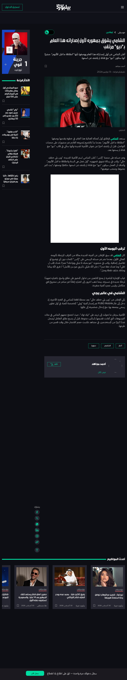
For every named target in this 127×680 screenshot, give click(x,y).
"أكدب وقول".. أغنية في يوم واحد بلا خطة (10, 134)
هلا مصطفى (42, 605)
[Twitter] (37, 518)
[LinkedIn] (37, 530)
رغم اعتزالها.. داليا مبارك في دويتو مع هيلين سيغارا (10, 178)
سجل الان (35, 673)
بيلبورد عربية (118, 605)
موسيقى (121, 32)
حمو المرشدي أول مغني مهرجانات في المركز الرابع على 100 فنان (10, 92)
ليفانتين (109, 32)
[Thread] (37, 536)
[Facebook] (37, 512)
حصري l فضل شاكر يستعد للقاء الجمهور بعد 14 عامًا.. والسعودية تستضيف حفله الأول (32, 597)
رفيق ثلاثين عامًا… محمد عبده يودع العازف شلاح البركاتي (70, 596)
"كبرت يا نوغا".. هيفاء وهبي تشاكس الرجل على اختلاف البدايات (11, 156)
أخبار (120, 346)
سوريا (93, 346)
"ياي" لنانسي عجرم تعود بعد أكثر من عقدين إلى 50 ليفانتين (10, 114)
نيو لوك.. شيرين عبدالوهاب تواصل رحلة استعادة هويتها (109, 596)
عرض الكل (102, 372)
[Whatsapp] (37, 524)
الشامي (114, 138)
